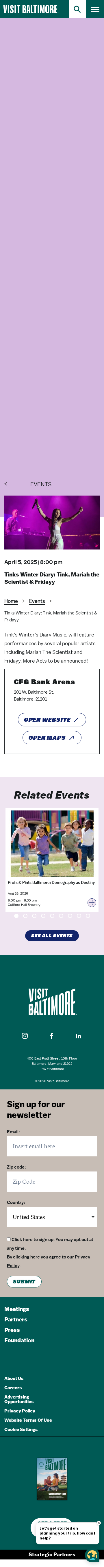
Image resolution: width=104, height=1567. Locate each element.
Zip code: (16, 1167)
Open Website (47, 719)
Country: (16, 1202)
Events (37, 601)
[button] (25, 1036)
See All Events (52, 936)
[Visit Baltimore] (52, 1002)
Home (11, 601)
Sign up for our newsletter (36, 1109)
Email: (13, 1132)
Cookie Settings (21, 1429)
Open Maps (47, 737)
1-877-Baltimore (52, 1069)
